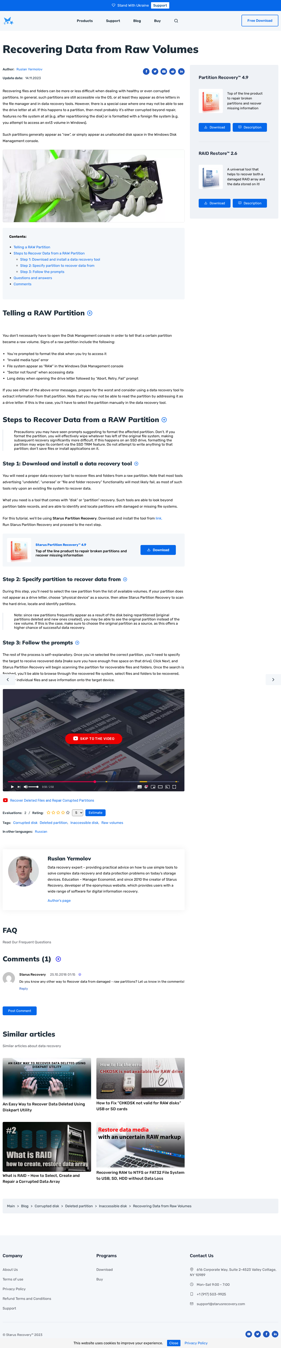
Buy (157, 21)
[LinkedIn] (181, 71)
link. (159, 518)
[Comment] (78, 974)
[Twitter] (155, 71)
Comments (22, 284)
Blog (137, 21)
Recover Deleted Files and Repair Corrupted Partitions (52, 800)
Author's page (59, 900)
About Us (10, 1270)
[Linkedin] (275, 1334)
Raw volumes (112, 823)
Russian (41, 832)
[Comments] (57, 959)
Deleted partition (53, 823)
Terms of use (13, 1279)
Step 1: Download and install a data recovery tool (60, 259)
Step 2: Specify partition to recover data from (57, 265)
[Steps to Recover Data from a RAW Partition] (163, 420)
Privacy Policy (196, 1343)
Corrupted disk (25, 823)
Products (85, 21)
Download (104, 1270)
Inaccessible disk (84, 823)
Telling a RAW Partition (32, 247)
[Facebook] (146, 71)
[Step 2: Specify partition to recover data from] (124, 579)
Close (173, 1343)
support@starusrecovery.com (221, 1304)
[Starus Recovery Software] (8, 21)
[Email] (163, 71)
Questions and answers (33, 278)
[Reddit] (172, 71)
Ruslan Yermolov (29, 69)
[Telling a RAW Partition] (89, 313)
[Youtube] (248, 1334)
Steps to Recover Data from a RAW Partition (49, 253)
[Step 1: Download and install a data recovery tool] (135, 463)
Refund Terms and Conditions (27, 1299)
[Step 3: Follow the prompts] (76, 642)
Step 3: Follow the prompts (42, 272)
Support (113, 21)
